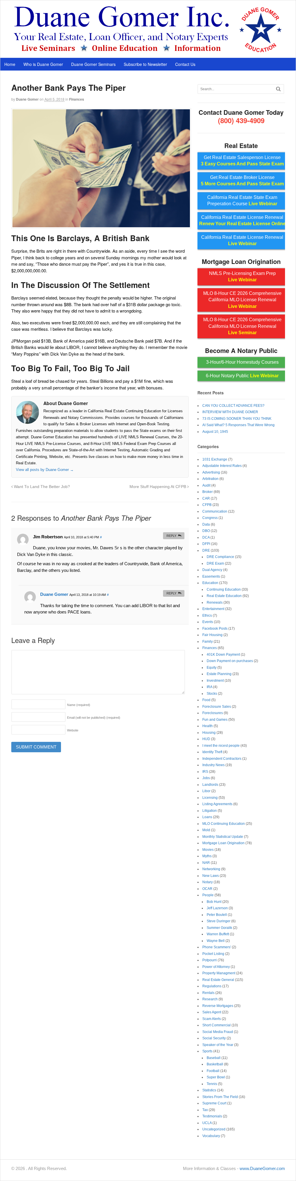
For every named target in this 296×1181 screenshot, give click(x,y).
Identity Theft (212, 752)
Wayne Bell (216, 941)
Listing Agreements (217, 804)
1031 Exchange (214, 459)
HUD (206, 739)
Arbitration (210, 479)
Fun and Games (214, 720)
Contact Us (185, 64)
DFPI (206, 544)
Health (207, 726)
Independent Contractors (221, 759)
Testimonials (212, 1116)
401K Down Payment (223, 655)
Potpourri (209, 960)
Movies (208, 850)
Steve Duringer (218, 921)
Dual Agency (212, 570)
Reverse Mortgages (217, 1006)
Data (206, 524)
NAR (206, 863)
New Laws (210, 876)
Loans (207, 817)
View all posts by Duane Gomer (45, 469)
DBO (206, 531)
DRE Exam (215, 563)
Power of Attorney (216, 967)
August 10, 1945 (215, 432)
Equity (212, 668)
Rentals (208, 993)
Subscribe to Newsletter (145, 64)
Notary (207, 882)
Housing (209, 733)
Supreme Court (214, 1103)
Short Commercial (216, 1025)
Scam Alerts (211, 1019)
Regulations (211, 986)
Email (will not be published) (93, 717)
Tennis (212, 1084)
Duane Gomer (27, 99)
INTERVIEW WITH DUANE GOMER (230, 412)
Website (72, 730)
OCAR (207, 889)
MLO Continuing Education (223, 824)
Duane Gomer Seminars (93, 64)
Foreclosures (212, 713)
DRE (206, 550)
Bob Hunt (214, 902)
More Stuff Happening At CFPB (158, 487)
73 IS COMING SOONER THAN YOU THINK (236, 419)
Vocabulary (211, 1136)
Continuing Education (224, 589)
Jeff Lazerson (217, 908)
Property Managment (218, 973)
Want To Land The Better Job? (41, 487)
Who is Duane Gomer (43, 64)
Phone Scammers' (216, 947)
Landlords (210, 785)
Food (206, 700)
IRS (205, 772)
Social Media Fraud (217, 1032)
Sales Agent (211, 1012)
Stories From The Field (220, 1097)
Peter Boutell (217, 915)
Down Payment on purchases (230, 661)
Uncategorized (213, 1129)
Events (207, 622)
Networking (211, 869)
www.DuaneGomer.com (262, 1168)
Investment (215, 681)
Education (210, 583)
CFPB (207, 505)
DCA (206, 537)
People (208, 895)
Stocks (212, 694)
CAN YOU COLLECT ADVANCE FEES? (233, 406)
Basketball (215, 1064)
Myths (207, 856)
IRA (209, 687)
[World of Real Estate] (148, 51)
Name (78, 705)
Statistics (209, 1090)
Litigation (209, 811)
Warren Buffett (218, 934)
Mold (206, 830)
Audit (206, 485)
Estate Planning (219, 674)
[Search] (278, 89)
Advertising (211, 472)
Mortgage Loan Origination (223, 843)
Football (213, 1071)
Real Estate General (218, 980)
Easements (211, 576)
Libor (206, 791)
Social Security (214, 1038)
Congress (210, 518)
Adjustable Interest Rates (222, 466)
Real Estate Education (224, 596)
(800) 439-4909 (241, 120)
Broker (207, 492)
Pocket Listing (213, 954)
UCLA (207, 1123)
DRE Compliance (220, 557)
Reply (171, 535)
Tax (205, 1110)
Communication (214, 511)
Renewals (215, 602)
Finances (76, 99)
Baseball (214, 1058)
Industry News (213, 765)
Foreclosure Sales (216, 707)
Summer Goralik (219, 928)
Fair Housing (212, 635)
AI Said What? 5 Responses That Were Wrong (238, 425)
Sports (207, 1051)
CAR (206, 498)
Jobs (206, 778)
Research (210, 999)
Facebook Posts (214, 628)
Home (9, 64)
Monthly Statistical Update (222, 837)
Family (207, 642)
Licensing (210, 798)
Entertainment (213, 609)
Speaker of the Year (217, 1045)
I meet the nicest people (221, 746)
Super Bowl (216, 1077)
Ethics (207, 615)
